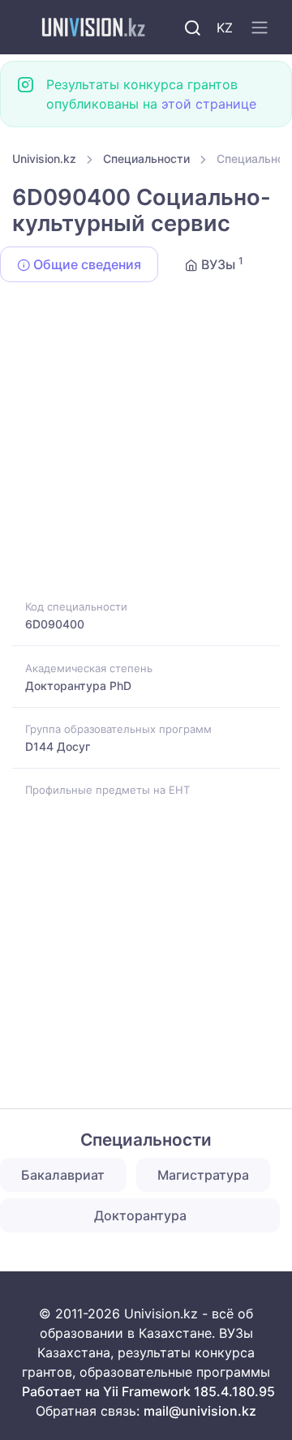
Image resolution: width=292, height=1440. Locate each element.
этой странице (208, 104)
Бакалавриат (63, 1175)
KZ (225, 27)
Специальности (146, 158)
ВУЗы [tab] (220, 263)
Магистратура (203, 1175)
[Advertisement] (146, 443)
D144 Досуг (57, 746)
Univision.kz (44, 158)
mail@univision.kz (200, 1411)
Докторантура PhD (78, 685)
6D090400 (54, 624)
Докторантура (140, 1215)
